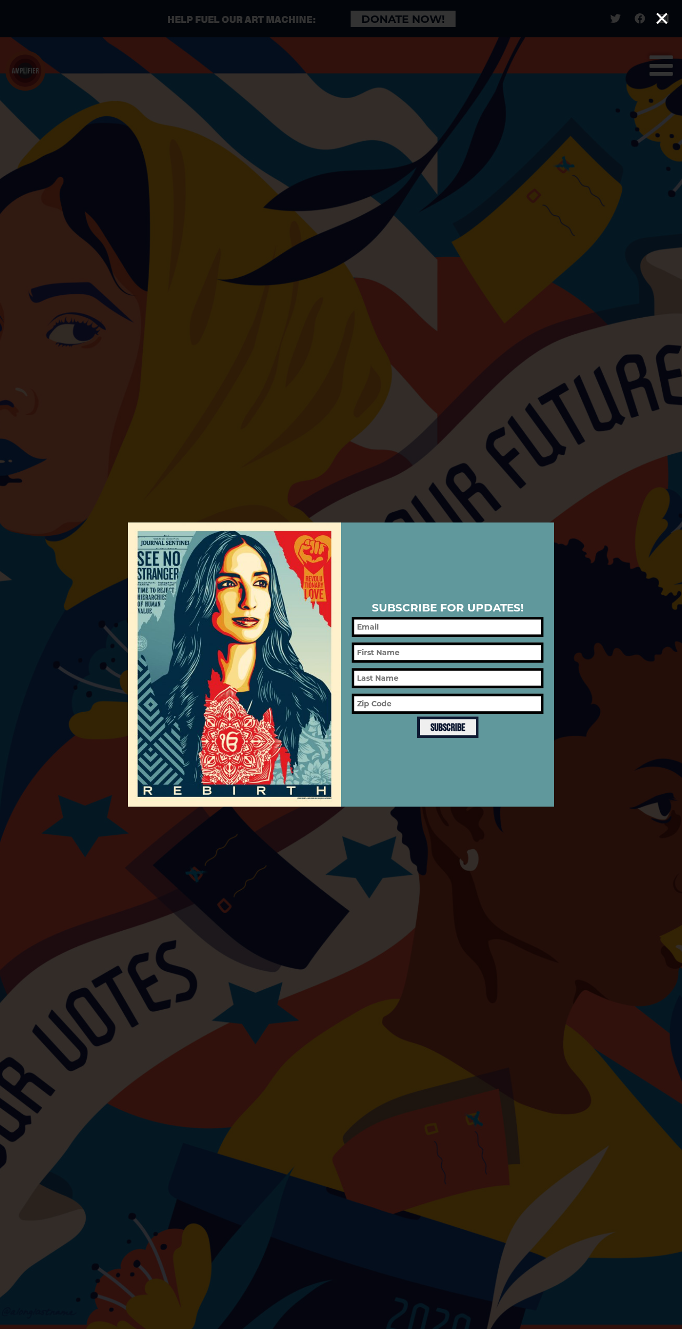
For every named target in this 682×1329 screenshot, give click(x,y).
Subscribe (448, 728)
